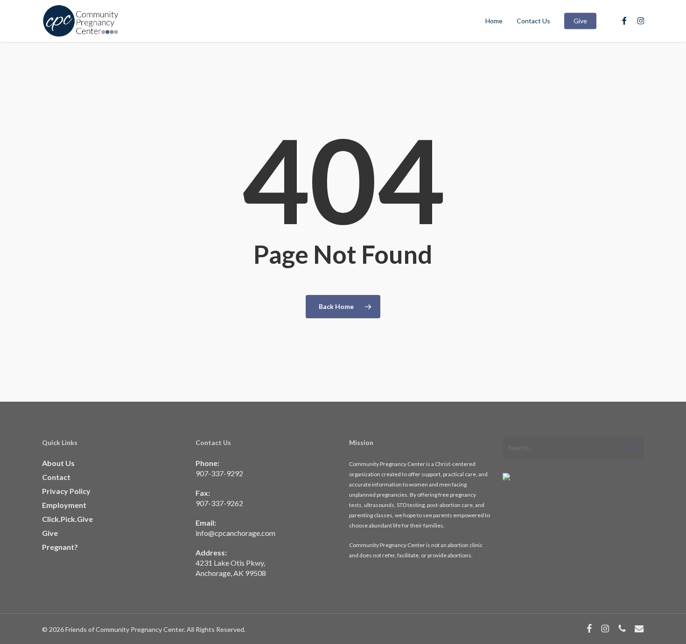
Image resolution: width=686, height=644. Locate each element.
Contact (56, 477)
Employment (64, 504)
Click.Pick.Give (67, 518)
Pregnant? (60, 546)
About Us (58, 463)
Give (50, 532)
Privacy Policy (66, 490)
